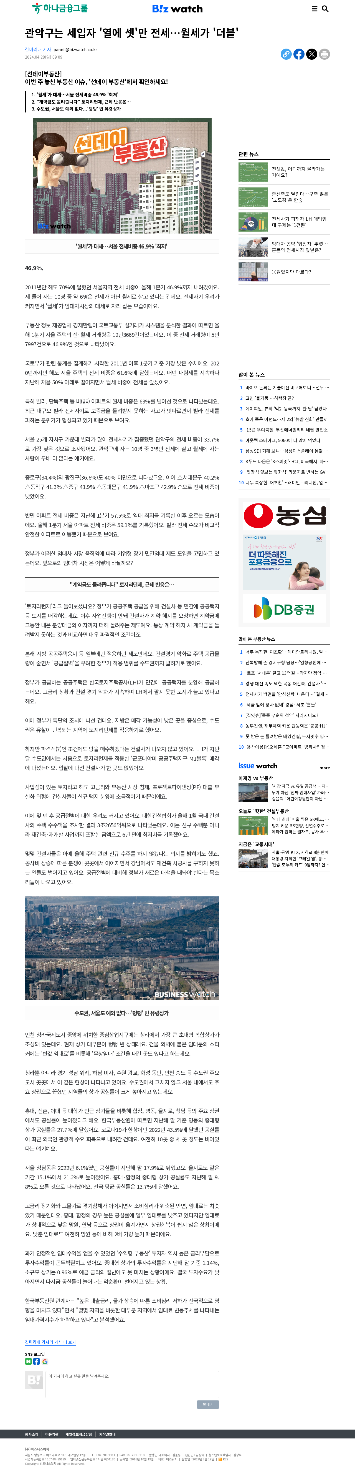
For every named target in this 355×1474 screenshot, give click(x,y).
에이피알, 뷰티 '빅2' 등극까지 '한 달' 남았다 (286, 408)
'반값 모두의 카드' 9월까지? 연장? (301, 865)
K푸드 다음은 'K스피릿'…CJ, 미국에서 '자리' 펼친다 (294, 461)
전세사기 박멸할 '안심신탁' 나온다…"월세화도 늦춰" (294, 694)
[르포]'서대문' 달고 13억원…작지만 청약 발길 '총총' (294, 673)
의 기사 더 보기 (50, 1342)
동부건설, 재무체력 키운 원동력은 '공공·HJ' (286, 725)
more (325, 767)
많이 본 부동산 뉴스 (257, 639)
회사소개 (31, 1434)
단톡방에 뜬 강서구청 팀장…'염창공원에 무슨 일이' (293, 662)
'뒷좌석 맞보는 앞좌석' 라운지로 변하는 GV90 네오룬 (294, 471)
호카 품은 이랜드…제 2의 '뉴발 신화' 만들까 (286, 419)
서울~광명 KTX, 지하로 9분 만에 (300, 852)
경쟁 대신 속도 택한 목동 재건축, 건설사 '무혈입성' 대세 (297, 683)
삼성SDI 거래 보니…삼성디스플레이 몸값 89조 (289, 450)
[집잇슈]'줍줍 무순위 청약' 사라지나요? (281, 715)
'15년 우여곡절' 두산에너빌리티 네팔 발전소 (286, 429)
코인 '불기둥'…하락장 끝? (269, 398)
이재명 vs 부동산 (256, 777)
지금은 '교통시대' (256, 844)
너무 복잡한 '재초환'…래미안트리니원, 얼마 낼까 (291, 482)
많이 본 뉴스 (252, 374)
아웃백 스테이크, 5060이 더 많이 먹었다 (282, 440)
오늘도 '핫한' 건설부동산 (264, 811)
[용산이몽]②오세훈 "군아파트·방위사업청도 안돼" (293, 746)
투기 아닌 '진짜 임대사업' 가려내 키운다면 (309, 792)
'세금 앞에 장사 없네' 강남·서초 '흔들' (280, 704)
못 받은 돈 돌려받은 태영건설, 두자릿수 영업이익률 (293, 736)
